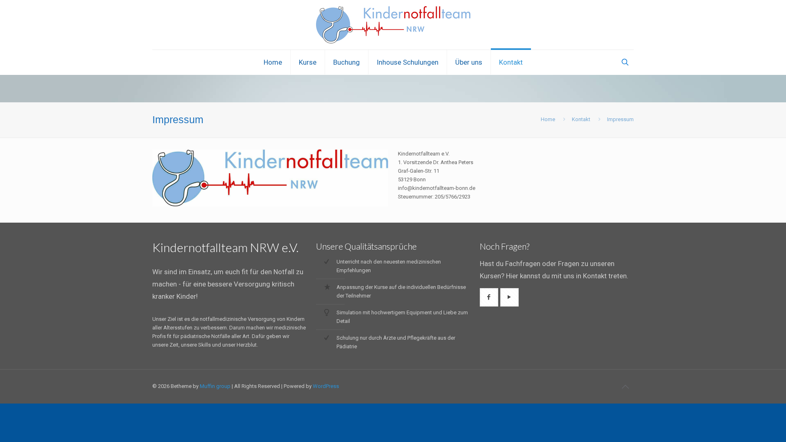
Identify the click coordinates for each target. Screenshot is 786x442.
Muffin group (215, 386)
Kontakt (581, 119)
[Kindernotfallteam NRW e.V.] (393, 25)
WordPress (326, 386)
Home (548, 119)
